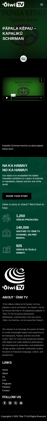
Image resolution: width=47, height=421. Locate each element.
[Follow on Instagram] (10, 403)
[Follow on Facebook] (4, 403)
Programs (6, 384)
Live (4, 380)
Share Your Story (17, 196)
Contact (6, 390)
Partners (6, 387)
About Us (5, 375)
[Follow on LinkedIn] (21, 403)
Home (5, 370)
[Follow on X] (15, 403)
